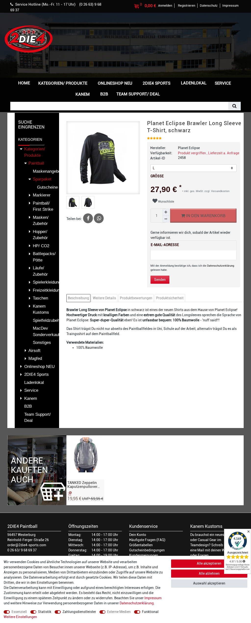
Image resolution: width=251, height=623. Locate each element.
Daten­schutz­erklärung (137, 603)
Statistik (44, 612)
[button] (172, 94)
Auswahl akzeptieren (209, 583)
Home (24, 82)
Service (223, 83)
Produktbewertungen (136, 298)
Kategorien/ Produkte (62, 83)
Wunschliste (165, 201)
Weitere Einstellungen (20, 617)
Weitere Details (104, 298)
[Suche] (234, 106)
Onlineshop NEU (115, 83)
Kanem (82, 94)
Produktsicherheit (170, 298)
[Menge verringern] (166, 219)
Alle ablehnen (209, 573)
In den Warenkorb (205, 215)
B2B (104, 93)
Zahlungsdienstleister (79, 612)
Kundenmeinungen (143, 555)
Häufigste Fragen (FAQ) (147, 540)
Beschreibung (78, 298)
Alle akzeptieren (209, 563)
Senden (160, 280)
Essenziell (19, 612)
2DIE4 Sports (156, 83)
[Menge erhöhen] (166, 212)
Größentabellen (141, 545)
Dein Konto (137, 535)
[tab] (79, 298)
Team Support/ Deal (138, 93)
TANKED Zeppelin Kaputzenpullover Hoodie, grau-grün (83, 484)
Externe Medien (119, 612)
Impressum (153, 598)
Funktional (150, 612)
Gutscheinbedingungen (147, 550)
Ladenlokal (193, 82)
